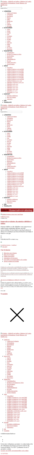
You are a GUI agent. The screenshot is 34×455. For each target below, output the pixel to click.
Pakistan (9, 24)
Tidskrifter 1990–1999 (12, 87)
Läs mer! (4, 247)
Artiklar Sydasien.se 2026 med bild (15, 69)
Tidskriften (8, 51)
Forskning (9, 36)
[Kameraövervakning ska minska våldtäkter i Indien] (12, 214)
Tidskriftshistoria (11, 59)
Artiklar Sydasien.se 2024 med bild (15, 72)
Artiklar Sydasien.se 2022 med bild (15, 76)
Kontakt (7, 94)
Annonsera (9, 99)
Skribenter (9, 57)
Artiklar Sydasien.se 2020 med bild (15, 79)
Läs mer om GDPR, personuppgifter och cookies (14, 450)
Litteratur (9, 42)
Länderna (7, 11)
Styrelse (9, 61)
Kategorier (8, 27)
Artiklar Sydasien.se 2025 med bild (15, 71)
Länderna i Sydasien (12, 13)
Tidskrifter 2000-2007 (12, 86)
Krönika (9, 39)
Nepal (8, 23)
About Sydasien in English (11, 261)
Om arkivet (9, 67)
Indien (8, 19)
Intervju (9, 37)
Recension (9, 47)
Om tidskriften (10, 52)
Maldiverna (9, 21)
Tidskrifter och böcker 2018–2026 (15, 82)
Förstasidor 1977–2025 (12, 92)
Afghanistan (10, 14)
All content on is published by (10, 279)
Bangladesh (10, 16)
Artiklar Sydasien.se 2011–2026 (14, 81)
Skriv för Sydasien (11, 97)
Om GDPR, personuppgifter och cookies (15, 259)
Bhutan (9, 18)
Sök (5, 100)
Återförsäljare (10, 56)
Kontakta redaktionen (12, 95)
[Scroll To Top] (1, 436)
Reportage (9, 49)
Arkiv (6, 66)
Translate (8, 102)
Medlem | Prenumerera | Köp (14, 54)
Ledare (8, 41)
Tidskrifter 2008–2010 (12, 84)
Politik (8, 46)
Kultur (8, 44)
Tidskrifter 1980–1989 (12, 89)
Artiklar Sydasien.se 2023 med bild (15, 74)
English (9, 33)
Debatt (8, 31)
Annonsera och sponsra (11, 258)
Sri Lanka (9, 26)
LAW (2, 288)
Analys (8, 29)
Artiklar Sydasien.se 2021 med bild (15, 77)
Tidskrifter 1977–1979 (12, 90)
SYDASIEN (22, 279)
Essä (8, 34)
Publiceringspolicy (11, 62)
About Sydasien (10, 64)
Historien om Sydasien (10, 253)
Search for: (4, 8)
